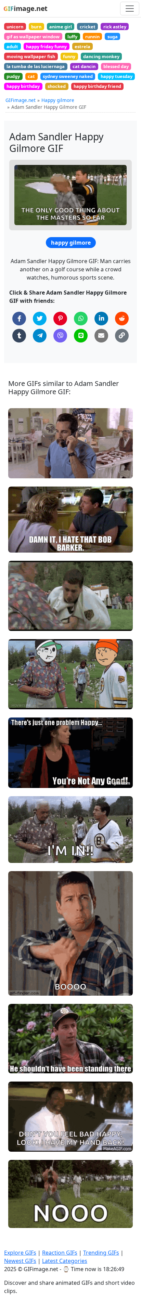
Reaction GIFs (59, 1252)
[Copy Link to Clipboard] (122, 335)
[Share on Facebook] (19, 318)
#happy (22, 779)
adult (12, 46)
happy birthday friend (97, 86)
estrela (82, 46)
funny (69, 56)
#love (20, 976)
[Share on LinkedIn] (101, 318)
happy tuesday (116, 76)
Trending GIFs (101, 1252)
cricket (87, 27)
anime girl (60, 27)
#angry (22, 623)
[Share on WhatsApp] (81, 318)
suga (112, 37)
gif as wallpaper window (33, 37)
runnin (92, 37)
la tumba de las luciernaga (36, 66)
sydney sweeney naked (68, 76)
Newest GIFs (20, 1261)
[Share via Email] (101, 335)
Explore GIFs (20, 1252)
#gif (18, 987)
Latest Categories (64, 1261)
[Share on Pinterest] (60, 318)
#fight (20, 701)
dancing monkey (101, 56)
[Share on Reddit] (122, 318)
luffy (72, 37)
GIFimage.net (20, 100)
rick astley (114, 27)
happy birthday (23, 86)
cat (31, 76)
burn (36, 27)
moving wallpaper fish (31, 56)
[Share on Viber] (60, 335)
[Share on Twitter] (40, 318)
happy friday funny (46, 46)
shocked (57, 86)
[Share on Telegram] (40, 335)
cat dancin (84, 66)
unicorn (15, 27)
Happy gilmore (57, 100)
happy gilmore (71, 242)
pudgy (13, 76)
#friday (22, 1143)
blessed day (116, 66)
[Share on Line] (81, 335)
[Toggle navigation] (129, 8)
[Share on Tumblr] (19, 335)
